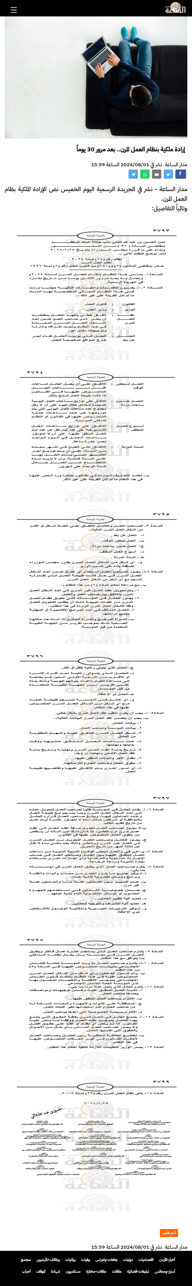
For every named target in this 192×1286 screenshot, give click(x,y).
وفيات (85, 1260)
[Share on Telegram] (133, 174)
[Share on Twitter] (168, 174)
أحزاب (26, 1271)
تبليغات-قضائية (138, 1271)
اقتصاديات (146, 1260)
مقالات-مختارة (96, 1271)
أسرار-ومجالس (165, 1271)
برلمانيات (70, 1260)
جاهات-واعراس (107, 1260)
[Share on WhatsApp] (145, 174)
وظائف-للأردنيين (48, 1260)
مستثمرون (73, 1271)
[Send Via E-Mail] (156, 174)
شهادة (55, 1271)
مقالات (117, 1271)
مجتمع (26, 1260)
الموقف (40, 1271)
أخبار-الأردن (167, 1260)
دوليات (128, 1260)
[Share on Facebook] (180, 174)
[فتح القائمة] (14, 4)
